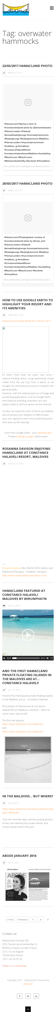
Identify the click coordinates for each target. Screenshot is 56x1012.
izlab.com (28, 983)
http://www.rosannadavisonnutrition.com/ (24, 575)
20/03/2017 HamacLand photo (27, 183)
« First (10, 919)
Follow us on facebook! (14, 965)
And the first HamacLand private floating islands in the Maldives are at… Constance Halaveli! (26, 677)
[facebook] (19, 996)
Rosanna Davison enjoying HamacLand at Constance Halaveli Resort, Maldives (26, 453)
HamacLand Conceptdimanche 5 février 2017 (26, 320)
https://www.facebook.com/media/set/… (23, 724)
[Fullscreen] (51, 658)
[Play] (4, 658)
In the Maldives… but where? (27, 796)
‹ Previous (22, 919)
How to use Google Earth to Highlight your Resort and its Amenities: (27, 304)
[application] (28, 635)
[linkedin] (36, 996)
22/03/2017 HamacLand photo (27, 66)
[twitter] (28, 996)
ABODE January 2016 (19, 856)
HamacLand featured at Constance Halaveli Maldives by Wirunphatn (24, 595)
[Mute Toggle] (47, 658)
